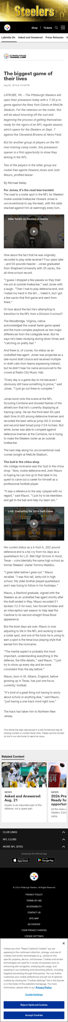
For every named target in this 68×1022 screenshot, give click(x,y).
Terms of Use (34, 900)
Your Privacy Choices (34, 930)
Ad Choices (34, 924)
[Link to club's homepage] (7, 26)
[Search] (56, 27)
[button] (34, 231)
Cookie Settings (34, 936)
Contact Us (34, 912)
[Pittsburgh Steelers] (34, 877)
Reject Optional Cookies (34, 1004)
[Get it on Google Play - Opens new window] (46, 861)
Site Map (34, 918)
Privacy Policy (34, 894)
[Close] (64, 943)
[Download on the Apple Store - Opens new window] (21, 860)
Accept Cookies (34, 1015)
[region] (34, 980)
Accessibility (34, 906)
